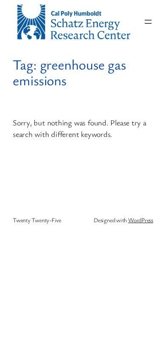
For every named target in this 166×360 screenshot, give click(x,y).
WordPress (140, 220)
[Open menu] (148, 22)
